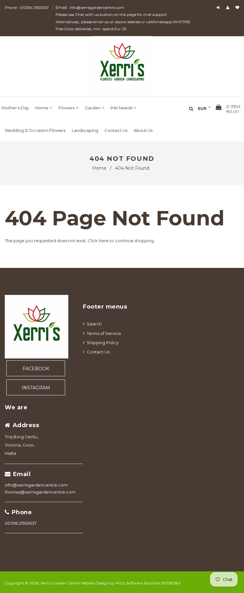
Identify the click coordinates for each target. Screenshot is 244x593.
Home (99, 168)
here (104, 240)
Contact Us (98, 351)
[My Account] (229, 7)
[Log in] (219, 7)
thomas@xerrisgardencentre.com (40, 491)
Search (94, 323)
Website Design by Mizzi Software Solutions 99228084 (131, 583)
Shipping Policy (103, 342)
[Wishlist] (237, 7)
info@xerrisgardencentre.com (36, 484)
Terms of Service (104, 333)
